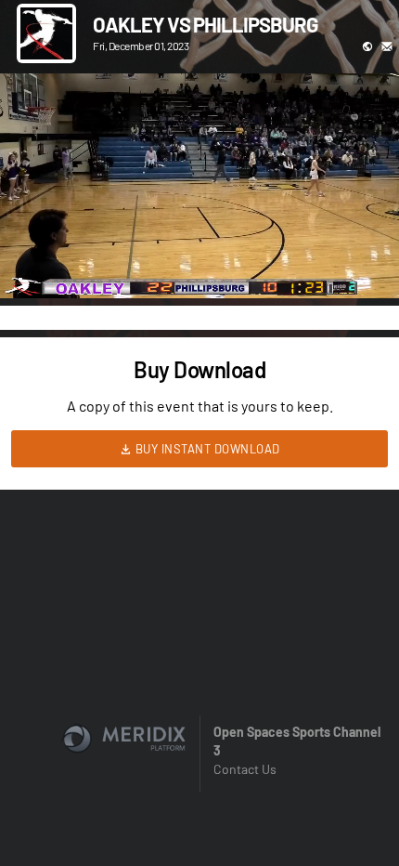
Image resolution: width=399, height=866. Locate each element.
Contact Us (245, 769)
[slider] (199, 231)
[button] (33, 265)
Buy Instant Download (206, 448)
